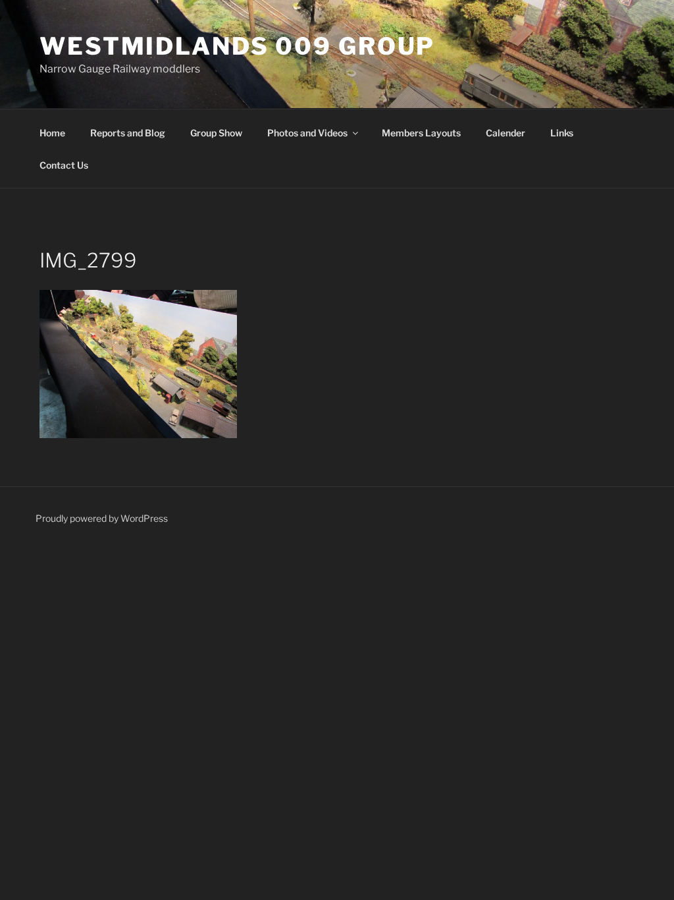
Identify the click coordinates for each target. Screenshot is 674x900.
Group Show (216, 132)
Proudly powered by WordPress (102, 518)
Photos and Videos (307, 132)
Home (52, 132)
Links (561, 132)
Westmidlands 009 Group (237, 46)
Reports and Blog (127, 132)
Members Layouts (421, 132)
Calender (505, 132)
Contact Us (63, 165)
